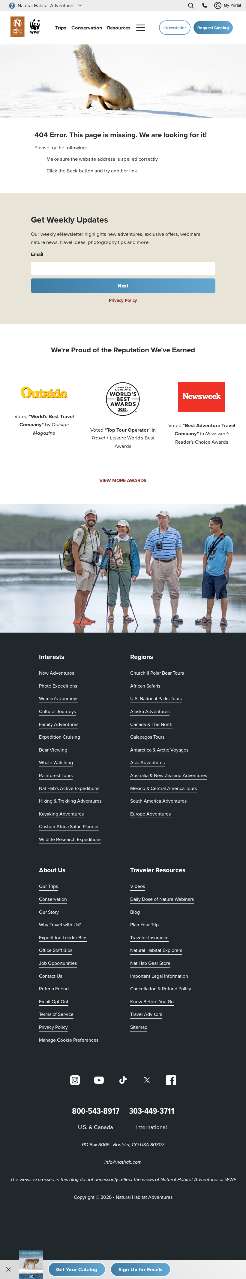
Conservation (53, 899)
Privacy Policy (123, 300)
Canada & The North (151, 724)
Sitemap (138, 1027)
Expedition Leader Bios (63, 937)
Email (37, 254)
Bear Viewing (53, 749)
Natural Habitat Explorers (156, 950)
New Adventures (56, 673)
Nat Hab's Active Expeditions (69, 788)
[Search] (191, 5)
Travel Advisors (146, 1014)
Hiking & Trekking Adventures (70, 800)
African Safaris (145, 685)
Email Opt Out (53, 1001)
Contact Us (50, 976)
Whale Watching (56, 762)
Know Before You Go (152, 1001)
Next (123, 285)
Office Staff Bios (55, 950)
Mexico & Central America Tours (163, 788)
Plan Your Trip (144, 924)
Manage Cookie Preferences (68, 1040)
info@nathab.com (123, 1162)
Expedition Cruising (59, 737)
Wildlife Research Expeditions (70, 839)
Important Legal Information (159, 976)
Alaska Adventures (150, 711)
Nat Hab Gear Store (150, 962)
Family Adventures (58, 724)
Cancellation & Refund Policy (160, 988)
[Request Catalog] (77, 1269)
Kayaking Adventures (61, 813)
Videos (137, 886)
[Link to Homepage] (24, 28)
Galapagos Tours (147, 737)
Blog (135, 912)
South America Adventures (158, 800)
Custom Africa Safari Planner (69, 826)
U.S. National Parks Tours (156, 698)
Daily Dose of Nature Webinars (162, 899)
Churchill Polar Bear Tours (157, 673)
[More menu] (140, 27)
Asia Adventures (147, 762)
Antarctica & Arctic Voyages (159, 749)
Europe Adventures (150, 813)
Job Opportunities (58, 963)
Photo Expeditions (58, 685)
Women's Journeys (58, 698)
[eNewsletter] (140, 1269)
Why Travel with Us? (60, 924)
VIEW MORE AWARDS (123, 480)
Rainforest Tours (56, 775)
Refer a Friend (54, 988)
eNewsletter (175, 28)
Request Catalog (213, 28)
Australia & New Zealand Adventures (168, 775)
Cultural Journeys (57, 711)
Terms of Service (56, 1014)
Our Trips (48, 886)
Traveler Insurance (149, 937)
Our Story (49, 912)
